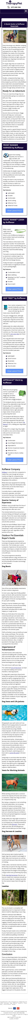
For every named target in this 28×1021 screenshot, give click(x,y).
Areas (1, 1003)
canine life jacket (14, 753)
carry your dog (14, 334)
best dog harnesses (12, 875)
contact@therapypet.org (20, 1011)
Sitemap (13, 1004)
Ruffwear (4, 472)
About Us (15, 1003)
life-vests (14, 824)
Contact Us (20, 1003)
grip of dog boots (16, 668)
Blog (11, 1003)
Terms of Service (7, 1004)
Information (6, 1003)
